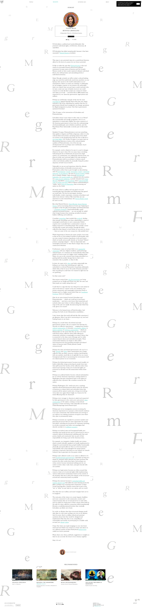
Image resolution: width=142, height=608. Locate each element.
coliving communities (59, 328)
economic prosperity (60, 209)
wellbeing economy (71, 427)
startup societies (57, 330)
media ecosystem (62, 182)
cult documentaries (74, 279)
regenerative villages (80, 328)
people (31, 1)
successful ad (56, 101)
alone (69, 263)
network (58, 351)
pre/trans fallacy (57, 139)
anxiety (80, 171)
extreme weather (80, 173)
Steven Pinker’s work (81, 198)
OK (138, 3)
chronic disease (69, 180)
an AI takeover (63, 173)
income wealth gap (67, 177)
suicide (68, 171)
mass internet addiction (62, 179)
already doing (64, 522)
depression (74, 171)
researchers (62, 218)
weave (65, 351)
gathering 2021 (82, 1)
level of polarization (68, 184)
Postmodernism (75, 65)
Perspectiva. (97, 606)
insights (55, 1)
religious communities (72, 330)
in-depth (79, 218)
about (107, 1)
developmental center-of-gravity (65, 457)
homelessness (61, 171)
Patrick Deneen (64, 53)
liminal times (82, 529)
